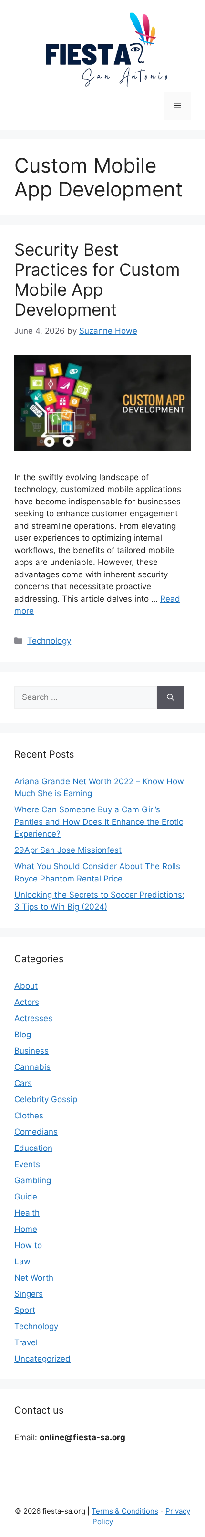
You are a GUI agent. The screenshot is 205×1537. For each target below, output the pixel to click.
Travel (26, 1342)
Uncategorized (42, 1358)
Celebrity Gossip (45, 1099)
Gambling (32, 1180)
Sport (24, 1310)
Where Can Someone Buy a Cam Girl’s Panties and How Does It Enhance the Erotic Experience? (98, 822)
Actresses (33, 1018)
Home (25, 1229)
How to (28, 1245)
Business (31, 1050)
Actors (26, 1002)
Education (33, 1148)
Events (27, 1164)
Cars (23, 1083)
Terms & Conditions (125, 1511)
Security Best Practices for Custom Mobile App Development (97, 279)
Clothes (28, 1115)
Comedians (36, 1132)
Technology (49, 641)
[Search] (170, 697)
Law (22, 1261)
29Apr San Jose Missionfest (68, 850)
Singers (28, 1294)
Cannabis (32, 1067)
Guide (25, 1196)
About (26, 986)
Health (27, 1213)
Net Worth (33, 1277)
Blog (22, 1034)
